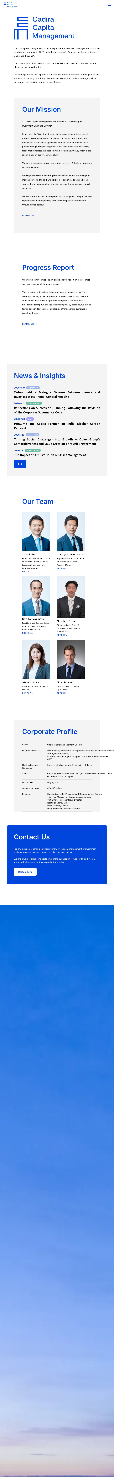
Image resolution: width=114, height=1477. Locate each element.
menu (109, 5)
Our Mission (41, 109)
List (20, 464)
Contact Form (25, 872)
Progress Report (48, 267)
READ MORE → (30, 215)
